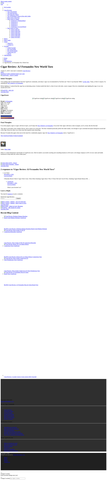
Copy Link (21, 74)
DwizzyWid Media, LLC (7, 401)
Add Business (7, 55)
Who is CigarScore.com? (10, 444)
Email (16, 74)
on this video (86, 81)
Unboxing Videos (8, 411)
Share (2, 72)
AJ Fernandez (8, 101)
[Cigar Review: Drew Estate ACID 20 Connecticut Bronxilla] (16, 232)
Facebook (3, 74)
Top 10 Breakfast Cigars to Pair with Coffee (19, 16)
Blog (5, 59)
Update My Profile (9, 414)
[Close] (1, 472)
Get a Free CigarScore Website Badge (14, 435)
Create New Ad (11, 52)
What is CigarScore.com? (10, 443)
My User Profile (11, 49)
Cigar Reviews (8, 10)
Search (18, 198)
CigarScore (10, 181)
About (5, 41)
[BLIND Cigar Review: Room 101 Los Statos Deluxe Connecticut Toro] (16, 246)
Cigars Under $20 (15, 34)
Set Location (7, 7)
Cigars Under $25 (15, 35)
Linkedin (12, 74)
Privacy (6, 460)
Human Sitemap (8, 446)
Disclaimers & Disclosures (11, 450)
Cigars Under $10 (15, 31)
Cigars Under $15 (15, 32)
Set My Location (8, 419)
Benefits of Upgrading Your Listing (13, 433)
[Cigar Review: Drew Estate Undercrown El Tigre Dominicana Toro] (16, 260)
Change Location (5, 478)
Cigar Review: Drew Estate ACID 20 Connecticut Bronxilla (20, 243)
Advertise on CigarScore (10, 427)
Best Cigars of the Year (13, 17)
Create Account (11, 47)
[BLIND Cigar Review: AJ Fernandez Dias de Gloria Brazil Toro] (16, 274)
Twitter (8, 74)
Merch (5, 38)
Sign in (9, 53)
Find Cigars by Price (12, 28)
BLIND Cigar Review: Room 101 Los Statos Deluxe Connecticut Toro (23, 257)
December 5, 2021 (12, 183)
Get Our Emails (8, 413)
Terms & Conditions (9, 449)
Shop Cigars (7, 40)
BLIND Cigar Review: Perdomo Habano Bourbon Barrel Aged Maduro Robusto (25, 229)
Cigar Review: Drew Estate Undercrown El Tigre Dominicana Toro (22, 271)
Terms (5, 459)
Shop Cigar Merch (9, 416)
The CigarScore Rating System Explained (12, 135)
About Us (10, 43)
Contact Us (10, 44)
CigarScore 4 (14, 22)
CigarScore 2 (14, 25)
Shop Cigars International (7, 118)
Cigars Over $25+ (15, 37)
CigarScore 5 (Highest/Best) (18, 20)
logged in (10, 194)
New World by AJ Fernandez (15, 83)
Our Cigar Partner (12, 11)
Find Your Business (9, 430)
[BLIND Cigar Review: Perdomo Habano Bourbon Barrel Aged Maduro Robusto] (16, 218)
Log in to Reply (8, 176)
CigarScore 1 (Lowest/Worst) (18, 26)
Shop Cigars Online (9, 417)
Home (5, 58)
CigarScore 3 (14, 23)
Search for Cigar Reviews (7, 196)
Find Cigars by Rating (13, 19)
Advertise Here (5, 92)
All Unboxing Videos (13, 14)
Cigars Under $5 (15, 29)
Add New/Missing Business (11, 429)
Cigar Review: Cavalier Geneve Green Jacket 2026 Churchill (20, 377)
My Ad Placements (12, 50)
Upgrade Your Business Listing (12, 432)
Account (6, 46)
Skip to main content (6, 1)
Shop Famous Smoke (6, 116)
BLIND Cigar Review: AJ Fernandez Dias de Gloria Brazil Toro (21, 285)
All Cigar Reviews (12, 13)
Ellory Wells (8, 149)
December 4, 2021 (9, 174)
